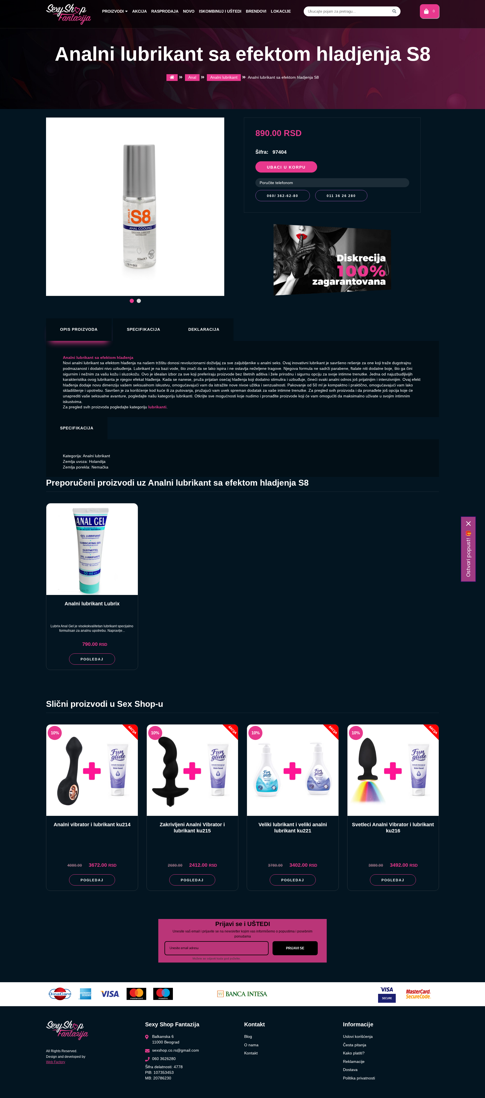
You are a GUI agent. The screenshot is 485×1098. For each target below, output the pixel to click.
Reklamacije (354, 1061)
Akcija (139, 11)
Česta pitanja (354, 1045)
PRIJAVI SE (295, 948)
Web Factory (55, 1062)
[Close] (468, 523)
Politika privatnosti (359, 1078)
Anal (192, 77)
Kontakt (251, 1053)
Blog (248, 1036)
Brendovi (256, 11)
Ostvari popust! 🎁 (468, 553)
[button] (131, 301)
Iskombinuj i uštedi (220, 11)
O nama (251, 1045)
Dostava (350, 1069)
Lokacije (281, 11)
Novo (189, 11)
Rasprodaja (165, 11)
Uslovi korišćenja (358, 1036)
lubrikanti (157, 407)
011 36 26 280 (341, 196)
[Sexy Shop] (172, 77)
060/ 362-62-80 (282, 196)
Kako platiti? (354, 1053)
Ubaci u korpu (286, 167)
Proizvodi (113, 11)
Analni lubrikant (223, 77)
